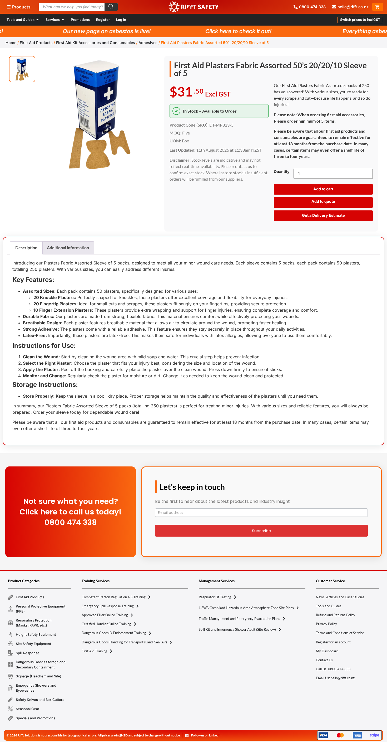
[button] (360, 20)
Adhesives (147, 42)
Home (11, 42)
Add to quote (323, 201)
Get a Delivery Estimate (323, 215)
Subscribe (261, 530)
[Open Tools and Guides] (37, 19)
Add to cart (323, 189)
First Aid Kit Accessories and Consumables (95, 42)
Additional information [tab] (68, 247)
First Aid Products (36, 42)
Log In (121, 20)
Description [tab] (26, 247)
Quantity (282, 172)
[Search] (111, 7)
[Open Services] (62, 19)
